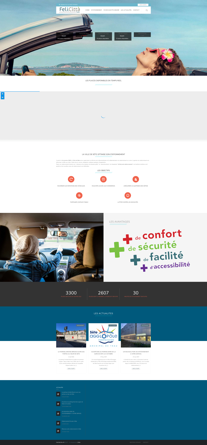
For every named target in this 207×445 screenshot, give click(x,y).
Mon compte (143, 4)
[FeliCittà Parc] (69, 10)
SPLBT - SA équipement (71, 442)
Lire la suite (72, 369)
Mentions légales (135, 442)
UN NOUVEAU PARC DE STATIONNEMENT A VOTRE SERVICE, (136, 353)
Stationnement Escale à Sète (69, 421)
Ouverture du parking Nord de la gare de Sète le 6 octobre (103, 353)
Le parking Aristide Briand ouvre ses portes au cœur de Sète (71, 353)
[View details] (71, 335)
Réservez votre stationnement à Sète (71, 429)
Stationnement (80, 325)
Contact (145, 442)
